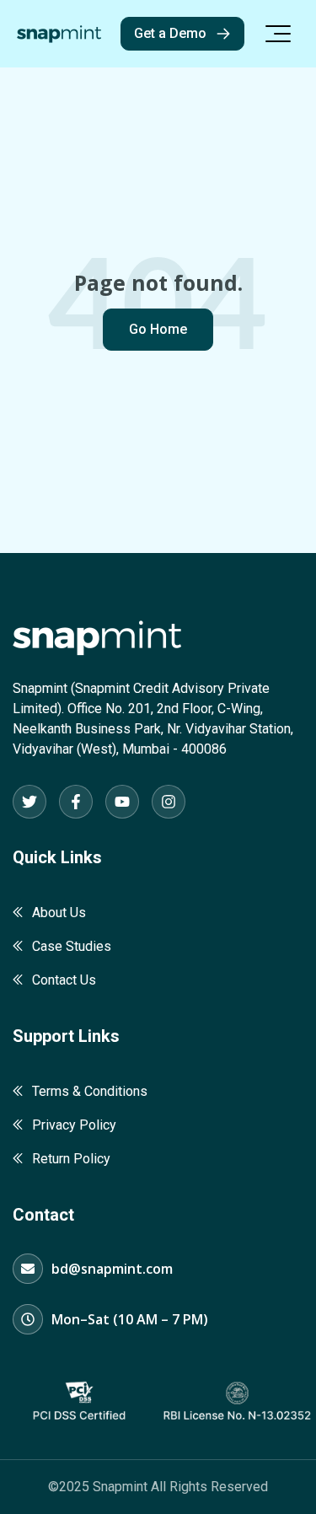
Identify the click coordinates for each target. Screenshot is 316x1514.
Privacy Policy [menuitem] (74, 1125)
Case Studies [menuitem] (71, 946)
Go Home (158, 329)
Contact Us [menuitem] (64, 980)
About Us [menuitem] (59, 913)
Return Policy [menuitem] (71, 1159)
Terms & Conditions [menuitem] (89, 1091)
